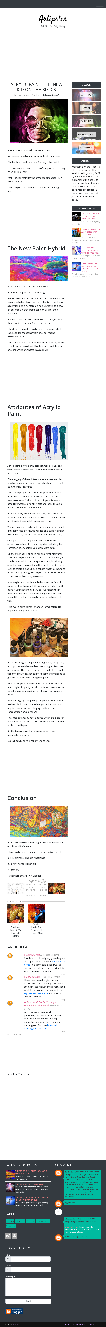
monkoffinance (32, 976)
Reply (63, 974)
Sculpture (10, 1226)
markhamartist (32, 954)
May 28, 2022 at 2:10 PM (49, 955)
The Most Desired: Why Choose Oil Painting (43, 887)
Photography (43, 1220)
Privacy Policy (79, 1324)
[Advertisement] (53, 56)
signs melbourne (71, 1227)
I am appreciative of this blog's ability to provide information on (80, 1220)
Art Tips (10, 1220)
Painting (36, 95)
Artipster (53, 19)
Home (68, 1324)
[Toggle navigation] (100, 4)
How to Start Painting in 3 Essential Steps (36, 930)
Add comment (14, 1034)
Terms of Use (94, 1324)
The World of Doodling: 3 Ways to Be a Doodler (30, 888)
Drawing (20, 1220)
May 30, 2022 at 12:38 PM (50, 977)
